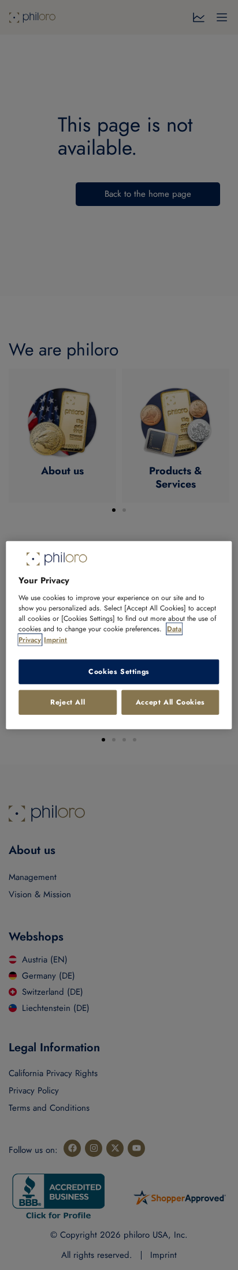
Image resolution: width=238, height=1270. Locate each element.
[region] (119, 635)
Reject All (67, 702)
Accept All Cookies (170, 702)
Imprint (55, 639)
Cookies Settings (119, 671)
